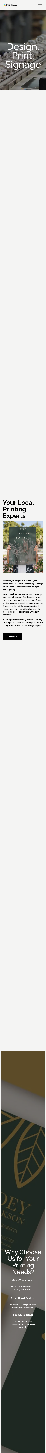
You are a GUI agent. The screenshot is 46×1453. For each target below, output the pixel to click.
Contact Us (12, 637)
